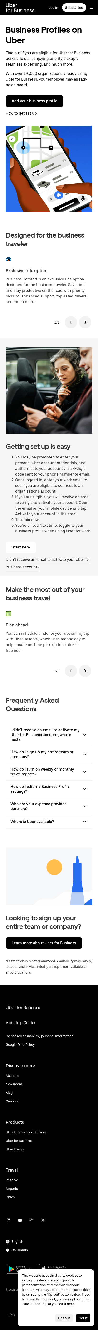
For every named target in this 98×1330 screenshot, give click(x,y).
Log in (53, 7)
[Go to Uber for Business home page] (20, 7)
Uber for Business (23, 1007)
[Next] (85, 322)
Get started (74, 7)
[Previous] (71, 322)
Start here (21, 547)
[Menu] (91, 7)
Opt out (64, 1318)
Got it (83, 1318)
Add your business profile (34, 101)
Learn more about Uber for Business (44, 943)
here (70, 1304)
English (17, 1242)
